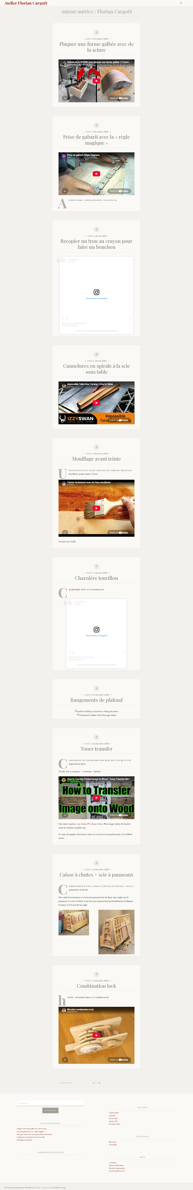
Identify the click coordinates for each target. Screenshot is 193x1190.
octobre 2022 (113, 1113)
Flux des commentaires (117, 1168)
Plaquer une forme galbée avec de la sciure (96, 46)
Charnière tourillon (96, 577)
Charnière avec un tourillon (86, 589)
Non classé (112, 1142)
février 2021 (113, 1118)
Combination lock (96, 985)
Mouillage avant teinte (96, 458)
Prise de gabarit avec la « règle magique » (96, 139)
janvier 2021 (113, 1121)
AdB (73, 542)
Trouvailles (113, 1145)
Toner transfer (97, 748)
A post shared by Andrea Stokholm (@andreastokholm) (96, 665)
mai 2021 (112, 1116)
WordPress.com (58, 1188)
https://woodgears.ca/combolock (88, 997)
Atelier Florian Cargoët (25, 3)
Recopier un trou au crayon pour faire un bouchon (96, 244)
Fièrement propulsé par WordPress (19, 1188)
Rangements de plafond (96, 699)
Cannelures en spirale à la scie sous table (96, 368)
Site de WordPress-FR (116, 1171)
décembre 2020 (114, 1124)
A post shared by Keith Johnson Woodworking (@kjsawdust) (96, 331)
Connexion (112, 1163)
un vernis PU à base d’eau (90, 824)
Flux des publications (116, 1165)
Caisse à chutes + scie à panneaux (96, 874)
